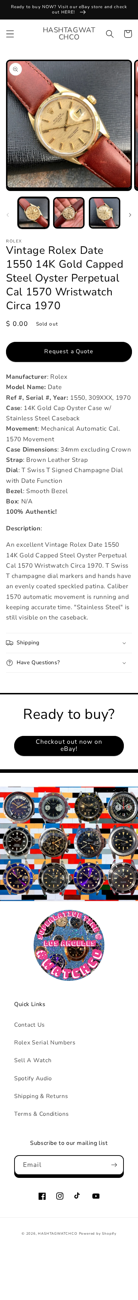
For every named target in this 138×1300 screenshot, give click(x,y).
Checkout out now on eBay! (69, 745)
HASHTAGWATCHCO (57, 1233)
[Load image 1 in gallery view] (33, 213)
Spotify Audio (33, 1078)
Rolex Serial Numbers (45, 1043)
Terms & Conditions (41, 1114)
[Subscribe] (114, 1165)
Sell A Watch (32, 1060)
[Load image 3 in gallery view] (104, 213)
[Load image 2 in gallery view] (69, 213)
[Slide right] (130, 215)
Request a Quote (68, 351)
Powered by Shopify (98, 1233)
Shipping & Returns (41, 1096)
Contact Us (29, 1025)
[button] (10, 34)
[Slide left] (8, 215)
